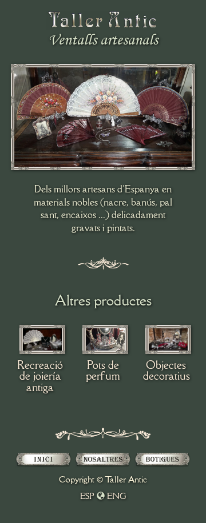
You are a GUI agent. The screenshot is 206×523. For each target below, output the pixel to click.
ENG (116, 495)
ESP (87, 495)
